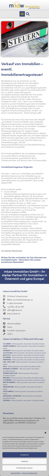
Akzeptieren (24, 455)
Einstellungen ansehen (24, 468)
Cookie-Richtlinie (16, 473)
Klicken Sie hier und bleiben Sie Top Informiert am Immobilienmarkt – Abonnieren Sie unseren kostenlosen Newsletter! (23, 259)
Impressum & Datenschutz (29, 473)
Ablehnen (24, 461)
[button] (45, 433)
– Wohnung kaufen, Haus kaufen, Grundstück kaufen (23, 344)
